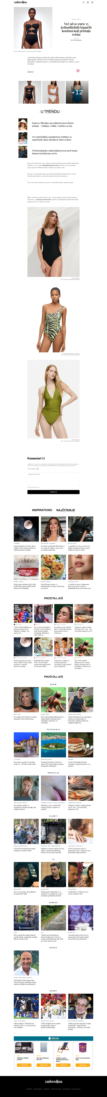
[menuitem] (87, 2)
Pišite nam (29, 1089)
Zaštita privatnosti (56, 1089)
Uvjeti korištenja (37, 1089)
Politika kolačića (76, 1089)
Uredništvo (47, 1089)
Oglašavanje (66, 1089)
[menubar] (88, 2)
